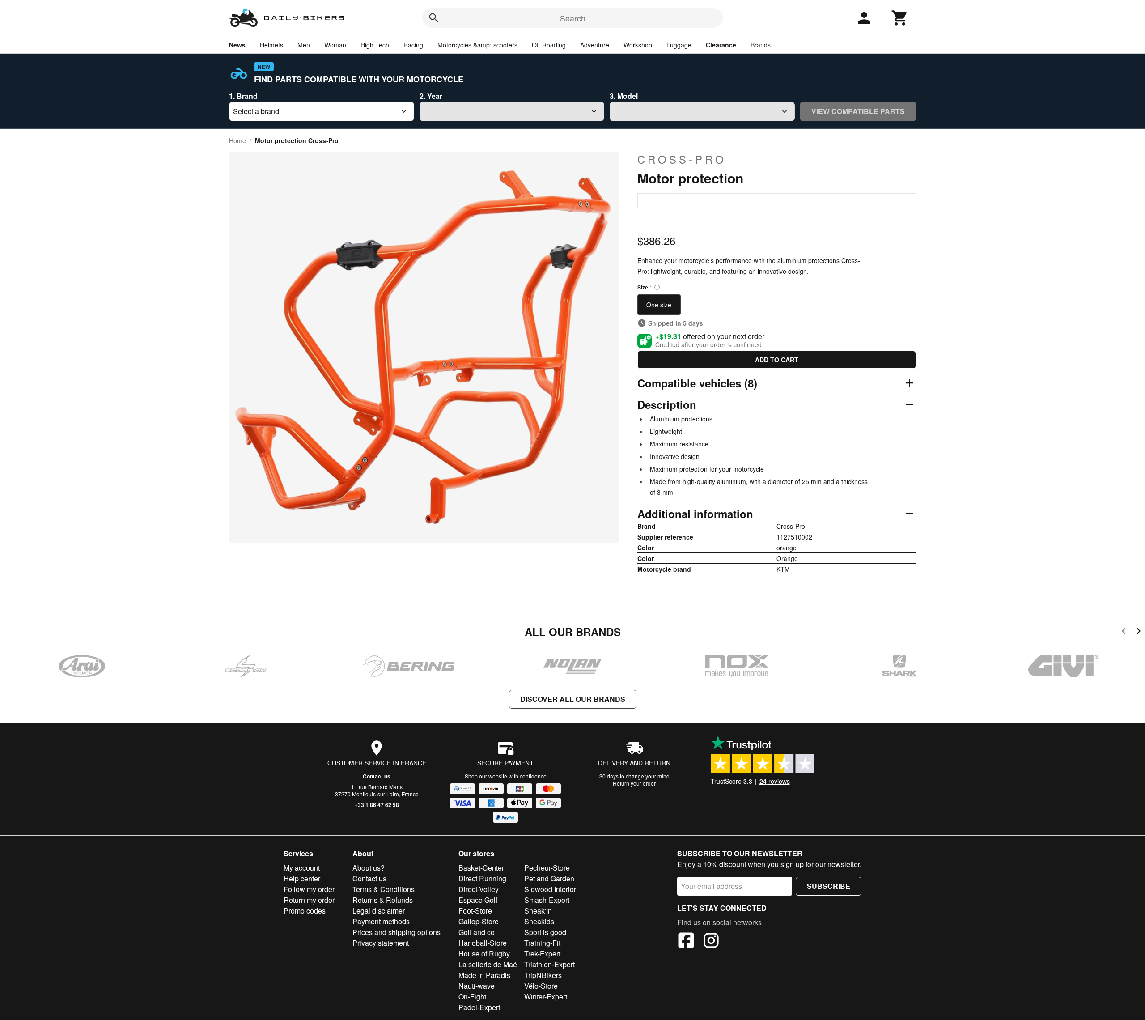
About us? (368, 868)
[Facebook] (686, 941)
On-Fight (472, 996)
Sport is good (545, 932)
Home (237, 140)
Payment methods (381, 921)
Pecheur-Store (547, 868)
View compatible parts (858, 111)
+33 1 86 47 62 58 (377, 805)
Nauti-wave (476, 986)
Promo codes (305, 910)
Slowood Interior (550, 889)
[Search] (434, 18)
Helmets (271, 44)
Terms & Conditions (383, 889)
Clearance (721, 44)
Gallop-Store (478, 921)
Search (572, 18)
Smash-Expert (546, 900)
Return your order (634, 783)
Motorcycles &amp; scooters (477, 44)
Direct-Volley (478, 889)
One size (658, 304)
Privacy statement (380, 943)
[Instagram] (711, 941)
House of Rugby (484, 953)
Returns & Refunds (382, 900)
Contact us (376, 776)
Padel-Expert (479, 1007)
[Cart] (900, 18)
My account (302, 868)
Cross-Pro (681, 159)
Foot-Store (475, 910)
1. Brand (243, 96)
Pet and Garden (549, 878)
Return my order (309, 900)
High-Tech (374, 44)
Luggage (678, 44)
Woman (335, 44)
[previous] (1123, 632)
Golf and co (476, 932)
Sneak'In (538, 910)
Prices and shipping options (396, 932)
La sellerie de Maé (487, 964)
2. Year (431, 96)
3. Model (624, 96)
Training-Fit (542, 943)
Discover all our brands (572, 699)
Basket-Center (481, 868)
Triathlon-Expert (549, 964)
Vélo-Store (541, 986)
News (237, 44)
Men (303, 44)
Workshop (637, 44)
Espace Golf (477, 900)
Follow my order (309, 889)
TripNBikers (543, 975)
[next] (1138, 632)
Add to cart (776, 359)
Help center (302, 878)
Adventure (594, 44)
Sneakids (539, 921)
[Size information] (657, 287)
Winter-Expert (545, 996)
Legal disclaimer (378, 910)
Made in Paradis (484, 975)
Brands (761, 44)
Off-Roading (549, 44)
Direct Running (482, 878)
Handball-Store (482, 943)
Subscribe (828, 886)
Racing (413, 44)
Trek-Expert (542, 953)
